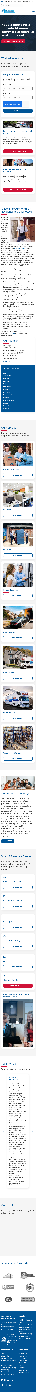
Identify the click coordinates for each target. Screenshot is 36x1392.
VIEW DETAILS (17, 475)
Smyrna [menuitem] (6, 409)
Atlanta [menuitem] (5, 373)
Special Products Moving (25, 1330)
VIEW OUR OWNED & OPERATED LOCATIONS (18, 2)
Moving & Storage (25, 1338)
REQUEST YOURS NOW (18, 190)
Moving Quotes (6, 1365)
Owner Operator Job (8, 1363)
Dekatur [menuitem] (6, 381)
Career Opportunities (8, 1361)
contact (12, 333)
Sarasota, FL (23, 1368)
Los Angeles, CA (24, 1358)
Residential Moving (25, 1320)
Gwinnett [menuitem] (6, 389)
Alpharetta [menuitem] (7, 376)
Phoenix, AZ (23, 1361)
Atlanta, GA (23, 1354)
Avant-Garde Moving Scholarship (8, 1369)
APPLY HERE (8, 841)
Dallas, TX (22, 1363)
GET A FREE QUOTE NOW (12, 41)
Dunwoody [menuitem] (7, 387)
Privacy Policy (6, 1372)
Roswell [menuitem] (5, 403)
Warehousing (23, 1336)
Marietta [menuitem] (6, 398)
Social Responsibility (8, 1374)
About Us (4, 1354)
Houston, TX (23, 1356)
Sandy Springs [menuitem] (8, 406)
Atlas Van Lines (6, 1358)
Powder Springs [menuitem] (8, 400)
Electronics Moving (25, 1334)
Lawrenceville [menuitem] (8, 395)
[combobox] (14, 5)
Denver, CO (23, 1365)
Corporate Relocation (26, 1325)
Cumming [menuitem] (6, 379)
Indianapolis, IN (24, 1372)
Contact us (8, 362)
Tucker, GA (23, 1370)
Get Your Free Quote (18, 986)
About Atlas (5, 1356)
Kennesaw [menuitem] (6, 392)
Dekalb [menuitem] (5, 384)
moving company (20, 248)
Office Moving (24, 1322)
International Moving (26, 1327)
